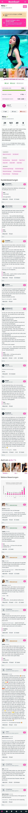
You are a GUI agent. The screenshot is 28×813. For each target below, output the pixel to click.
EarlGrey (7, 284)
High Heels (19, 162)
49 (17, 122)
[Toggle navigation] (25, 1)
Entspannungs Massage (8, 168)
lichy (3, 561)
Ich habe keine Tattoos (15, 143)
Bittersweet (5, 674)
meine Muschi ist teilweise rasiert (13, 143)
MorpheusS (8, 413)
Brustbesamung (6, 160)
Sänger (3, 614)
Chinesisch (4, 146)
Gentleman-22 (8, 308)
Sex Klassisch (15, 154)
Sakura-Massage (6, 173)
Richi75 (4, 508)
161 (11, 122)
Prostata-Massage (17, 171)
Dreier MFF (5, 162)
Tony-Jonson (8, 183)
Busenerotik (14, 160)
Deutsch (23, 144)
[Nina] (14, 49)
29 (5, 122)
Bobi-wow (4, 585)
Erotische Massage (19, 168)
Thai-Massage (15, 173)
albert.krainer (8, 206)
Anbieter (13, 610)
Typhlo (3, 531)
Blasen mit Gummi (7, 154)
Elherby (7, 364)
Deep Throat (22, 160)
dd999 (3, 644)
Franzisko (7, 240)
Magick (7, 380)
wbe (3, 769)
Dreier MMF (12, 162)
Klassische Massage (7, 171)
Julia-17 (12, 460)
